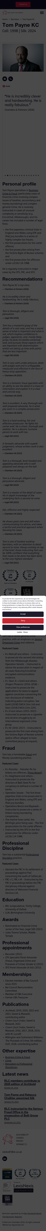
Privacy (25, 632)
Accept (23, 614)
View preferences (23, 627)
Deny (23, 621)
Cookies (19, 632)
